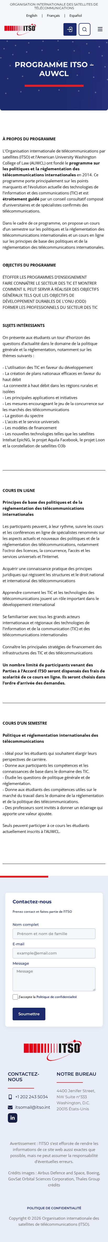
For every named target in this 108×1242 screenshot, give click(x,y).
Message (21, 964)
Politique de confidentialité (56, 997)
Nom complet (26, 925)
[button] (100, 29)
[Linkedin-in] (12, 1118)
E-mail (18, 944)
